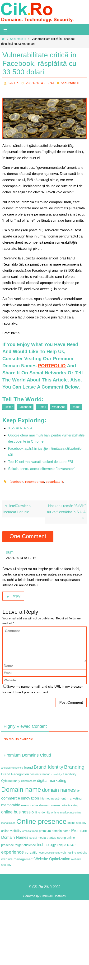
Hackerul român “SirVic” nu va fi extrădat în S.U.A (66, 506)
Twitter (8, 405)
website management (17, 856)
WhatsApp (59, 405)
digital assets (28, 778)
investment (58, 796)
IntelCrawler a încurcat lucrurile (17, 506)
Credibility (69, 771)
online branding (69, 802)
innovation (30, 795)
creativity (57, 771)
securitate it (54, 480)
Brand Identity (48, 764)
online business (16, 809)
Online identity (41, 809)
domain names (59, 787)
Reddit (76, 405)
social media (37, 835)
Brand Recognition (15, 771)
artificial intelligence (12, 765)
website (82, 850)
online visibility (11, 828)
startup (51, 835)
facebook (16, 480)
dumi (10, 549)
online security (76, 820)
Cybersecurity (10, 778)
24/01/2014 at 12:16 (21, 555)
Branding (74, 764)
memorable (10, 802)
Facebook (25, 405)
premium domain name (54, 828)
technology (46, 842)
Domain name (21, 787)
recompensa (34, 480)
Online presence (41, 819)
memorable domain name (40, 802)
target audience (25, 842)
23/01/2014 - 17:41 (40, 82)
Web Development (49, 850)
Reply (15, 593)
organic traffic (30, 828)
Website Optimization (52, 856)
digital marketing (51, 777)
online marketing (62, 810)
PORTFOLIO (52, 364)
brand (28, 765)
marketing (74, 796)
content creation (40, 771)
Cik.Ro (14, 82)
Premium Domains (53, 893)
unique (61, 842)
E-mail (42, 405)
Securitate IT (18, 39)
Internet (45, 796)
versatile (31, 850)
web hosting (68, 850)
